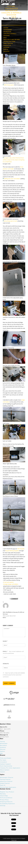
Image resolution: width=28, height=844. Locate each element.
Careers (2, 772)
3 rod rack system (8, 582)
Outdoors (3, 747)
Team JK (2, 785)
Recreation (3, 745)
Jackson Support (5, 764)
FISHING (5, 27)
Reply (4, 617)
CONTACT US (7, 45)
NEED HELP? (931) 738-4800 (5, 4)
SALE (14, 17)
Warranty (3, 793)
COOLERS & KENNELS (11, 13)
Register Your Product (7, 792)
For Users (3, 760)
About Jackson (4, 770)
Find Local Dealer (5, 758)
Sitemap (2, 805)
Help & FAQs (4, 795)
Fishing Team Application (8, 787)
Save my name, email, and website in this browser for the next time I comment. (14, 674)
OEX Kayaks (20, 548)
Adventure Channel (6, 781)
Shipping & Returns (6, 801)
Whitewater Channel (6, 777)
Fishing (2, 741)
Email (5, 651)
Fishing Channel (5, 779)
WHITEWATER (7, 29)
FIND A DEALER (8, 43)
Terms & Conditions (6, 797)
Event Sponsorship (6, 766)
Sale (1, 753)
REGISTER (6, 51)
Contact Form (4, 736)
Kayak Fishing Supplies (12, 550)
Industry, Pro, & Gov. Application (10, 768)
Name (5, 641)
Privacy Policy (4, 799)
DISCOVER (11, 15)
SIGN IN (5, 49)
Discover (2, 749)
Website (6, 663)
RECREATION (11, 11)
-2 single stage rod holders (10, 584)
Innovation (3, 762)
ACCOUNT (6, 47)
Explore (2, 751)
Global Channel (5, 783)
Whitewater (3, 743)
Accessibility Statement (7, 803)
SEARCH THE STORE (9, 41)
